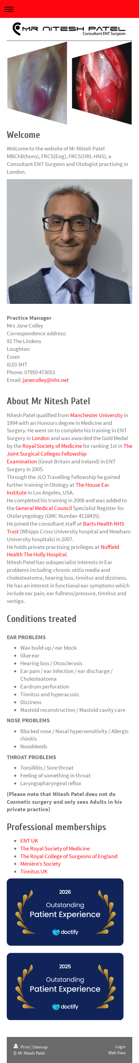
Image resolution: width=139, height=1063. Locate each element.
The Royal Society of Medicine (55, 848)
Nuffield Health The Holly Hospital (63, 550)
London (41, 438)
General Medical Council (44, 508)
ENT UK (29, 840)
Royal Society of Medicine (52, 446)
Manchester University (96, 415)
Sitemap (40, 1047)
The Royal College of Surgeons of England (68, 856)
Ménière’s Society (40, 863)
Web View (117, 1053)
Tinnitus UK (34, 871)
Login (120, 1046)
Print (25, 1047)
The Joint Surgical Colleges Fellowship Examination (69, 453)
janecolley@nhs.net (46, 380)
